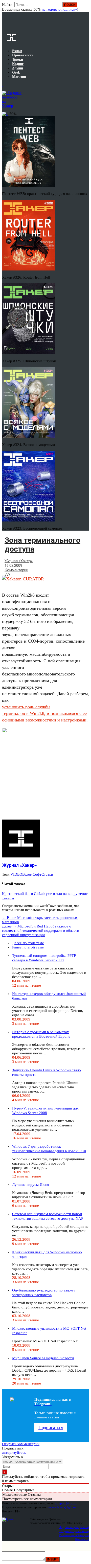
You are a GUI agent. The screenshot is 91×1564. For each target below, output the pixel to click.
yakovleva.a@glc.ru (62, 1507)
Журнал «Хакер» (19, 561)
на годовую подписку (59, 9)
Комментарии (16, 570)
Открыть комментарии (20, 1444)
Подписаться (50, 1427)
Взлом (27, 874)
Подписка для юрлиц (74, 1531)
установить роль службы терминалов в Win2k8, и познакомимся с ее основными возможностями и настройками (44, 713)
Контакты (82, 1539)
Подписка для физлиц (74, 1527)
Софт (37, 874)
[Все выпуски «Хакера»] (2, 85)
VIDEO (16, 874)
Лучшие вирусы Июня (30, 1185)
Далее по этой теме (28, 943)
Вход (85, 7)
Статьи (47, 874)
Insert (52, 1559)
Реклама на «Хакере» (74, 1535)
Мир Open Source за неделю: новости (43, 1358)
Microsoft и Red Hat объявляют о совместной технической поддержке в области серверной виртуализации (40, 930)
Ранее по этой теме (28, 947)
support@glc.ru (66, 1503)
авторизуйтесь (14, 1452)
